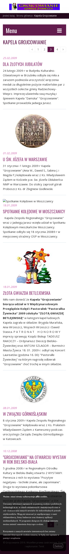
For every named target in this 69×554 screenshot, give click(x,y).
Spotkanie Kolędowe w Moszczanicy (34, 211)
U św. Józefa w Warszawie (25, 159)
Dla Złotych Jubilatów (22, 64)
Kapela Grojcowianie (45, 15)
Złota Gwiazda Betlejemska (26, 293)
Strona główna (24, 15)
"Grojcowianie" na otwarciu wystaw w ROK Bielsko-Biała (34, 459)
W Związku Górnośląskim (25, 414)
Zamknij (58, 546)
